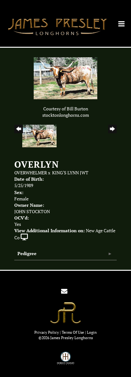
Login (92, 332)
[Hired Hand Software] (65, 361)
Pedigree (27, 253)
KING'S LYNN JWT (70, 173)
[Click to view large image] (65, 78)
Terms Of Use (73, 332)
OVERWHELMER (30, 173)
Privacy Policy (46, 332)
